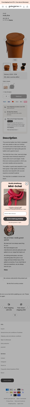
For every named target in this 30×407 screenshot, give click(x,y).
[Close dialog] (26, 183)
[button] (28, 6)
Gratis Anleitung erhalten (15, 219)
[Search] (6, 6)
